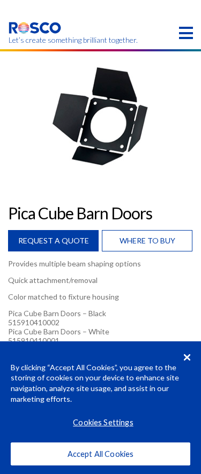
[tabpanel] (100, 115)
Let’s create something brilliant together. (35, 40)
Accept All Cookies (101, 453)
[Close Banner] (187, 357)
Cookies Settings (103, 422)
